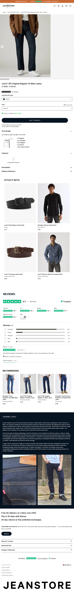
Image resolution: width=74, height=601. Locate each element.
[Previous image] (2, 46)
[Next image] (72, 46)
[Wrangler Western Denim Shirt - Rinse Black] (54, 203)
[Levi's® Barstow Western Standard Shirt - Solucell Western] (54, 252)
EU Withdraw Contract (7, 575)
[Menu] (70, 5)
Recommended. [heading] (11, 371)
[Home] (8, 6)
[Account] (62, 5)
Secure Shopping (6, 570)
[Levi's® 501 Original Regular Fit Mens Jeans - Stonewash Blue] (28, 384)
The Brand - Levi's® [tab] (9, 417)
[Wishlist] (58, 5)
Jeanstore (5, 565)
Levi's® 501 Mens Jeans (13, 12)
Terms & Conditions (7, 572)
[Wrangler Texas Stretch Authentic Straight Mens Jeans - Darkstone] (63, 384)
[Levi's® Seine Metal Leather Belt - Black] (20, 203)
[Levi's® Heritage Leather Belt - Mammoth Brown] (20, 252)
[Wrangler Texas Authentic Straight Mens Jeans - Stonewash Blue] (11, 384)
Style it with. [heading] (12, 180)
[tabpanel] (37, 462)
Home (4, 12)
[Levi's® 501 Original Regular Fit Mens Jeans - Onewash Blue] (46, 384)
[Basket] (66, 5)
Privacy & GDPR (6, 567)
